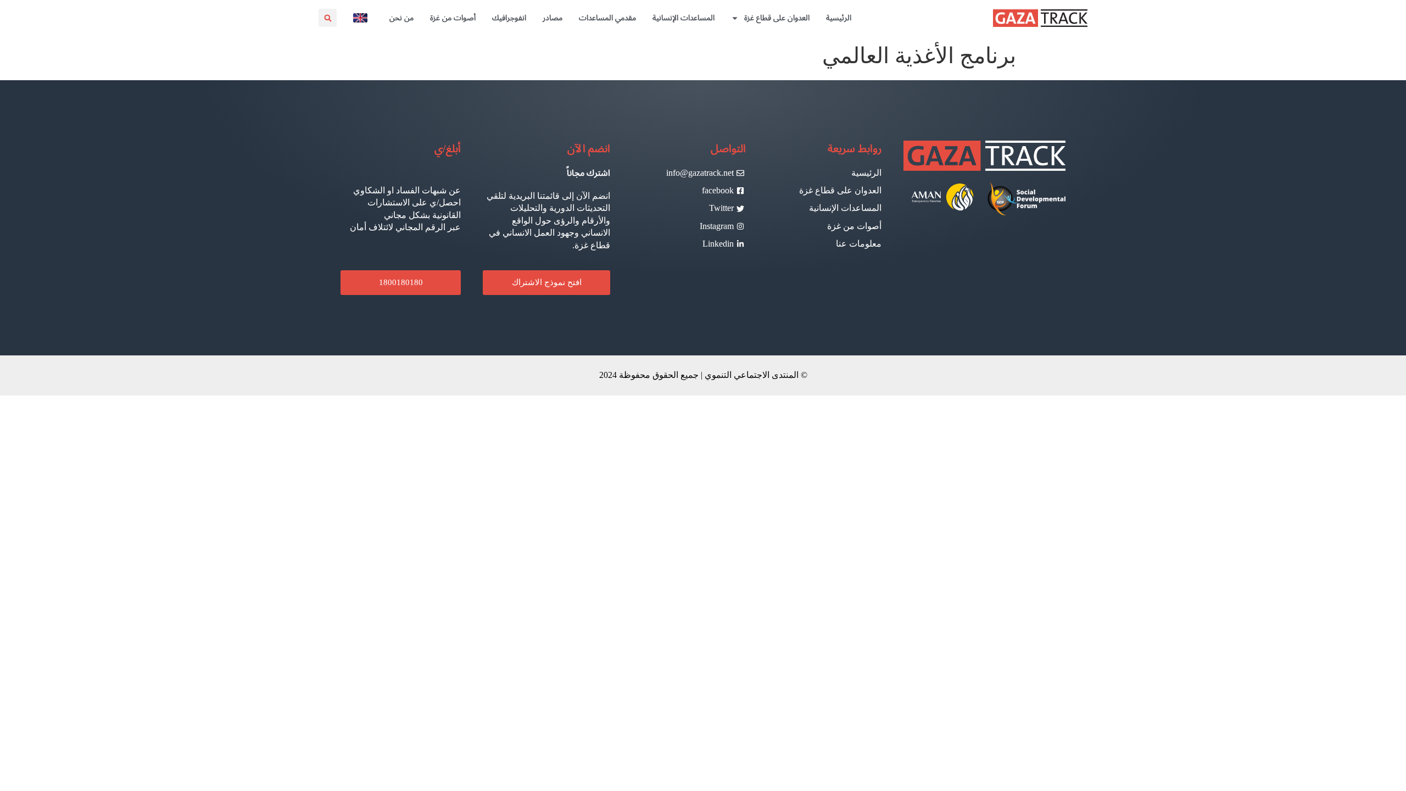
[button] (328, 18)
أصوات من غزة (453, 18)
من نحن (401, 18)
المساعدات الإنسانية (683, 18)
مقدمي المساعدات (607, 18)
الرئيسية (838, 18)
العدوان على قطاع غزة (777, 18)
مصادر (552, 18)
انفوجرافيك (509, 18)
